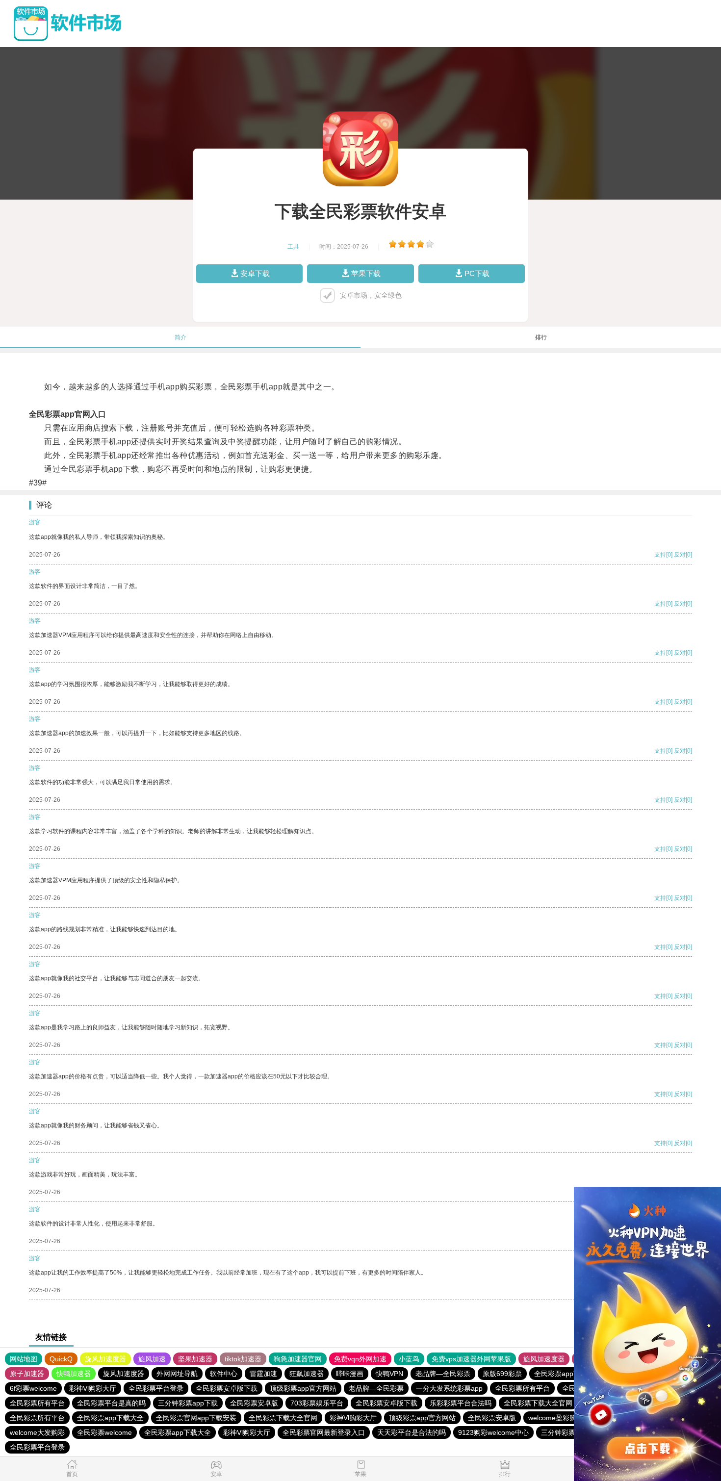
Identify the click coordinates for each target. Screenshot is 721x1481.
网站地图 (23, 1359)
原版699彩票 (502, 1374)
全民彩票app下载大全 (110, 1418)
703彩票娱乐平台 (316, 1403)
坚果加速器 (195, 1359)
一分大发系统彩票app (449, 1388)
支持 (660, 554)
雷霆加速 (263, 1374)
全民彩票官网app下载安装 (196, 1418)
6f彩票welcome (33, 1388)
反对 (680, 554)
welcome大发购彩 (37, 1432)
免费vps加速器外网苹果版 (471, 1359)
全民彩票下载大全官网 (538, 1403)
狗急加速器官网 (298, 1359)
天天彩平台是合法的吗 (411, 1432)
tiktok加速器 (243, 1359)
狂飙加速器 (306, 1374)
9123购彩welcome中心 (493, 1432)
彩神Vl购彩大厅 (92, 1388)
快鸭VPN (389, 1374)
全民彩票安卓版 (254, 1403)
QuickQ (61, 1359)
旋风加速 (152, 1359)
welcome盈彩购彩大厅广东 (569, 1418)
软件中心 (223, 1374)
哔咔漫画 (349, 1374)
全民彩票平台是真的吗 (111, 1403)
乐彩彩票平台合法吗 (460, 1403)
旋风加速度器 (105, 1359)
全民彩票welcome (104, 1432)
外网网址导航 (177, 1374)
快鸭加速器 (73, 1374)
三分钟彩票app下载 (188, 1403)
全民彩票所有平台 (522, 1388)
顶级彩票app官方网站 (303, 1388)
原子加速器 (27, 1374)
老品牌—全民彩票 (442, 1374)
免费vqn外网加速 (360, 1359)
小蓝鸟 (409, 1359)
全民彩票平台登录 (156, 1388)
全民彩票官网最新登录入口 (324, 1432)
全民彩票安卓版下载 (227, 1388)
